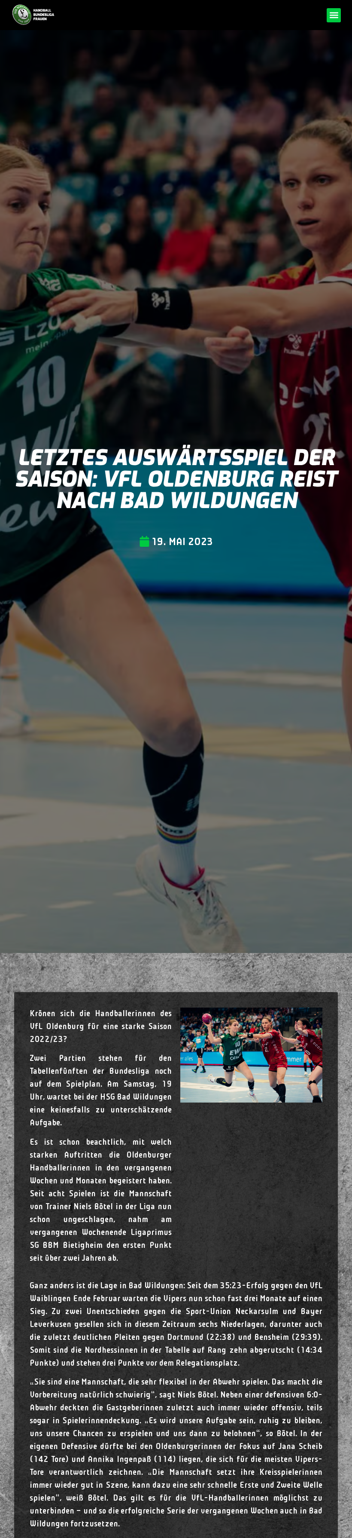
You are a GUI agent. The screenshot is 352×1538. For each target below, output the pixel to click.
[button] (334, 15)
